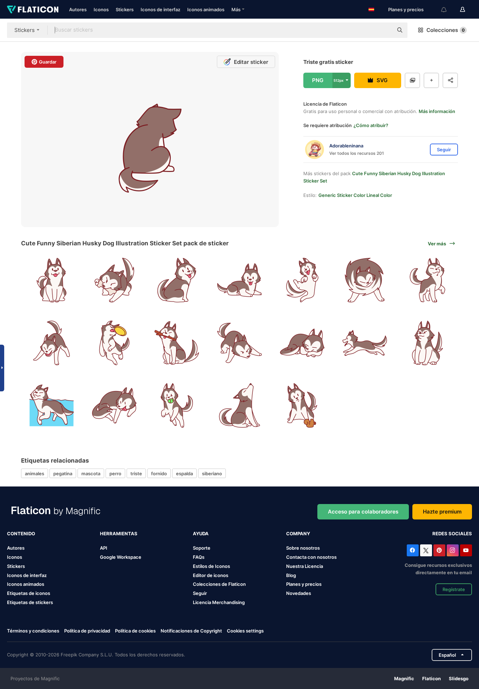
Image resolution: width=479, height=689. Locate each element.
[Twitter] (426, 550)
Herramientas (118, 533)
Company (298, 533)
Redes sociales (452, 533)
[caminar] (427, 280)
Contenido (21, 533)
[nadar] (51, 405)
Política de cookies (135, 631)
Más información (437, 111)
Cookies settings (245, 631)
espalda (184, 473)
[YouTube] (466, 550)
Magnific (404, 678)
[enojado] (51, 343)
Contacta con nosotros (311, 557)
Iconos (101, 9)
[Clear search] (384, 30)
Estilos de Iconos (211, 566)
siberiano (212, 473)
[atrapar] (114, 343)
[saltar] (302, 280)
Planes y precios (406, 9)
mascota (90, 473)
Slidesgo (458, 678)
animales (34, 473)
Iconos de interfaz (160, 9)
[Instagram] (453, 550)
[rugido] (239, 405)
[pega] (114, 405)
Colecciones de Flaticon (219, 584)
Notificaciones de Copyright (191, 631)
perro (115, 473)
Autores (78, 9)
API (103, 548)
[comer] (114, 280)
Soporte (201, 548)
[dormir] (302, 343)
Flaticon (431, 678)
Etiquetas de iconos (28, 593)
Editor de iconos (210, 575)
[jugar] (302, 405)
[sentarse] (51, 280)
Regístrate (454, 589)
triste (136, 473)
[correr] (365, 343)
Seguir (200, 593)
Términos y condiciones (33, 631)
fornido (159, 473)
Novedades (298, 593)
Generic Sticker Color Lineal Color (355, 195)
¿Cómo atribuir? (370, 125)
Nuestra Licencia (304, 566)
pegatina (62, 473)
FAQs (198, 557)
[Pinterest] (439, 550)
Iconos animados (205, 9)
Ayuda (201, 533)
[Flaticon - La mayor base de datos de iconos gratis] (33, 9)
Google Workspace (120, 557)
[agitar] (365, 280)
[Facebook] (413, 550)
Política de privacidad (87, 631)
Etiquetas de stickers (30, 602)
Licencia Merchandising (219, 602)
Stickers (125, 9)
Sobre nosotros (303, 548)
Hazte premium (442, 511)
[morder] (177, 343)
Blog (291, 575)
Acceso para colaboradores (363, 511)
